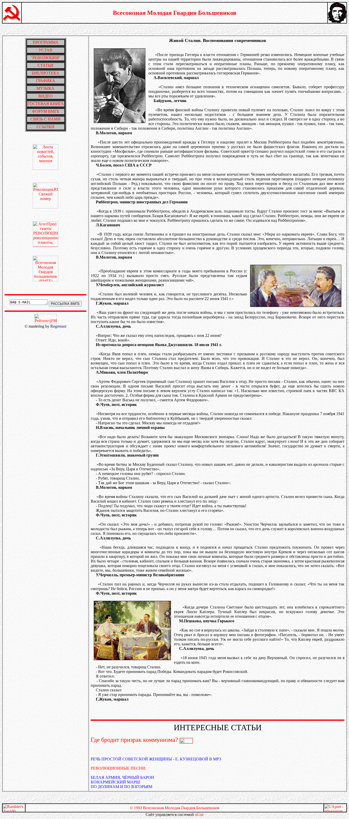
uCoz (199, 814)
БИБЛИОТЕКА (45, 73)
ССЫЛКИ (45, 127)
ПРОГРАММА (46, 42)
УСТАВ (45, 50)
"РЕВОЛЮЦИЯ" (46, 58)
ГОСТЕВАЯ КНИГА (45, 104)
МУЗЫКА (45, 88)
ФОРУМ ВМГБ (45, 111)
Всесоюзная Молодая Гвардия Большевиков (174, 12)
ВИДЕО (45, 96)
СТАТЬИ (45, 65)
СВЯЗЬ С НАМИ (45, 119)
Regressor (58, 326)
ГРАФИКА (45, 81)
